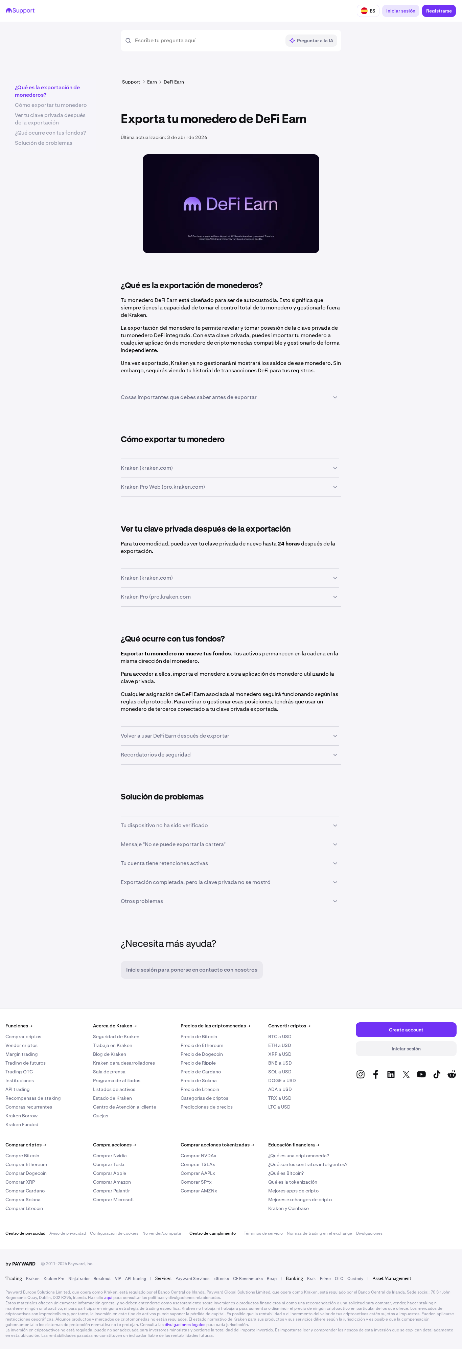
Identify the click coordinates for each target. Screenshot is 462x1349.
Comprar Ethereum (26, 1164)
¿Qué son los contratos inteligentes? (307, 1164)
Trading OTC (19, 1072)
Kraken (33, 1278)
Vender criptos (21, 1045)
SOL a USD (280, 1072)
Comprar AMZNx (199, 1191)
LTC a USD (279, 1107)
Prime (325, 1278)
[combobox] (207, 41)
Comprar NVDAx (198, 1156)
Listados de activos (114, 1089)
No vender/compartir (161, 1233)
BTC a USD (280, 1036)
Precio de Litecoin (200, 1089)
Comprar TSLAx (198, 1164)
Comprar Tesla (108, 1164)
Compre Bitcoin (22, 1156)
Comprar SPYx (196, 1182)
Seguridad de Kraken (116, 1036)
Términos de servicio (263, 1233)
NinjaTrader (79, 1278)
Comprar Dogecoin (26, 1173)
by (20, 1264)
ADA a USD (280, 1089)
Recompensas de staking (33, 1098)
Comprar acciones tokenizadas (217, 1145)
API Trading (135, 1278)
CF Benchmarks (248, 1278)
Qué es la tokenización (292, 1182)
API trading (17, 1089)
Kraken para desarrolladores (124, 1063)
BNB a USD (280, 1063)
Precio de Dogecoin (202, 1054)
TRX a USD (280, 1098)
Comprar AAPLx (198, 1173)
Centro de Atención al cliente (124, 1107)
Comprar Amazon (112, 1182)
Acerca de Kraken (115, 1026)
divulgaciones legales (185, 1324)
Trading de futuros (25, 1063)
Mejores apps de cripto (293, 1191)
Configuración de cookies (114, 1233)
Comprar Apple (109, 1173)
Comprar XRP (20, 1182)
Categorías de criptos (204, 1098)
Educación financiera (293, 1145)
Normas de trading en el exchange (319, 1233)
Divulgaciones (369, 1233)
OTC (339, 1278)
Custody (355, 1278)
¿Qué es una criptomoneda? (298, 1156)
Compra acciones (114, 1145)
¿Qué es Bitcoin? (286, 1173)
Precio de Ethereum (202, 1045)
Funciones (18, 1026)
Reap (272, 1278)
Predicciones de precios (207, 1107)
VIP (118, 1278)
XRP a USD (280, 1054)
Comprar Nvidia (110, 1156)
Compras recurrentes (28, 1107)
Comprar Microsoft (113, 1199)
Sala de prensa (109, 1072)
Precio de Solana (199, 1080)
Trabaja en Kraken (112, 1045)
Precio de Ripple (198, 1063)
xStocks (221, 1278)
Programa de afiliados (116, 1080)
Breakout (102, 1278)
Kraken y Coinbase (288, 1208)
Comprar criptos (23, 1036)
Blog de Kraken (109, 1054)
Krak (311, 1278)
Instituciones (19, 1080)
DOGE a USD (282, 1080)
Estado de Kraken (112, 1098)
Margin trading (21, 1054)
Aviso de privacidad (67, 1233)
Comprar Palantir (111, 1191)
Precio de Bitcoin (199, 1036)
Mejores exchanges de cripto (300, 1199)
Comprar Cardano (25, 1191)
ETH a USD (279, 1045)
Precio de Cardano (201, 1072)
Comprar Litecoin (24, 1208)
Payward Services (192, 1278)
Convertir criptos (289, 1026)
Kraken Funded (22, 1124)
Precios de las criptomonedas (215, 1026)
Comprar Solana (23, 1199)
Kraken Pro (54, 1278)
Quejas (100, 1116)
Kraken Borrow (21, 1116)
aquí (108, 1297)
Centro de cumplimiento (212, 1233)
